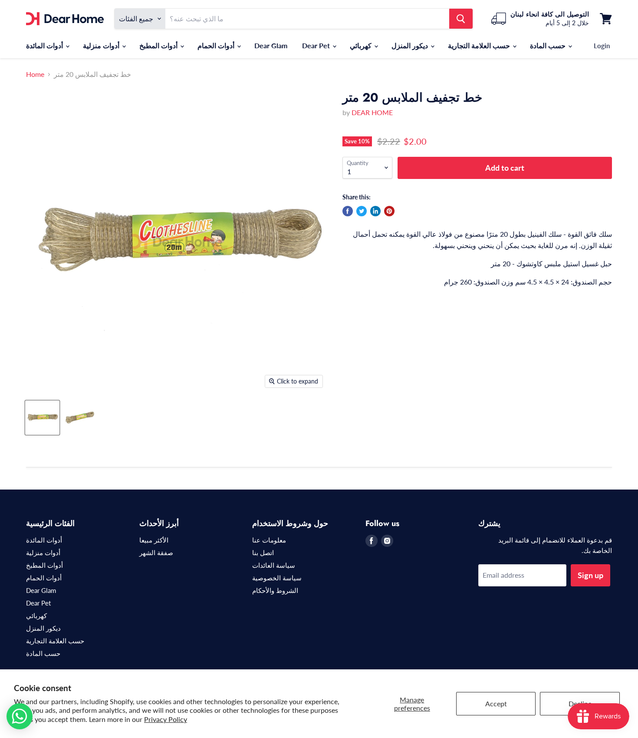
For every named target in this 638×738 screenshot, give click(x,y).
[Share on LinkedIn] (375, 211)
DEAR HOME (372, 112)
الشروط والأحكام (275, 590)
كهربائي (361, 45)
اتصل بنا (263, 552)
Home (35, 74)
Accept (496, 703)
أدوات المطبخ (159, 45)
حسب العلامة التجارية (480, 45)
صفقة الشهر (156, 552)
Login (602, 46)
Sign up (590, 575)
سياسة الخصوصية (277, 578)
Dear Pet (317, 45)
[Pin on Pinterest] (389, 211)
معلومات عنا (269, 540)
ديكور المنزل (410, 45)
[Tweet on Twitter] (361, 211)
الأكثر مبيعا (153, 540)
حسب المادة (548, 45)
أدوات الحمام (216, 45)
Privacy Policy (165, 719)
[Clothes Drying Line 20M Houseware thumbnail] (42, 417)
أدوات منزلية (102, 45)
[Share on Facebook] (347, 211)
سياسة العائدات (273, 565)
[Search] (461, 19)
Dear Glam (270, 45)
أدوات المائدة (45, 45)
